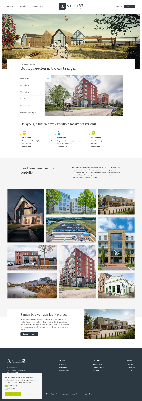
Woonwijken (24, 92)
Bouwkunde (24, 6)
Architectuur (11, 6)
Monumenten (25, 106)
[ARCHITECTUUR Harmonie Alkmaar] (116, 285)
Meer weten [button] (27, 382)
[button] (6, 386)
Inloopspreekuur (98, 367)
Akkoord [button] (13, 394)
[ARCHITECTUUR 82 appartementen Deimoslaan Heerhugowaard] (77, 271)
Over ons (118, 6)
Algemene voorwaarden (70, 394)
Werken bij (131, 367)
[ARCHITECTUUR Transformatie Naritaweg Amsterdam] (71, 201)
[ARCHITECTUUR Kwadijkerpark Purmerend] (32, 285)
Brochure (96, 370)
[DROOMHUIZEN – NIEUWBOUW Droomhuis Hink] (25, 215)
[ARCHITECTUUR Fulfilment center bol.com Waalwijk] (71, 229)
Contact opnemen (29, 334)
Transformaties (25, 99)
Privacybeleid (87, 394)
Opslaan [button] (30, 394)
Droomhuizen (38, 6)
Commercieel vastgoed (28, 113)
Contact (129, 6)
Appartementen (25, 78)
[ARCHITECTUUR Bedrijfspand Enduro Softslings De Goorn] (32, 257)
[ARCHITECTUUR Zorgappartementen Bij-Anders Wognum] (116, 201)
